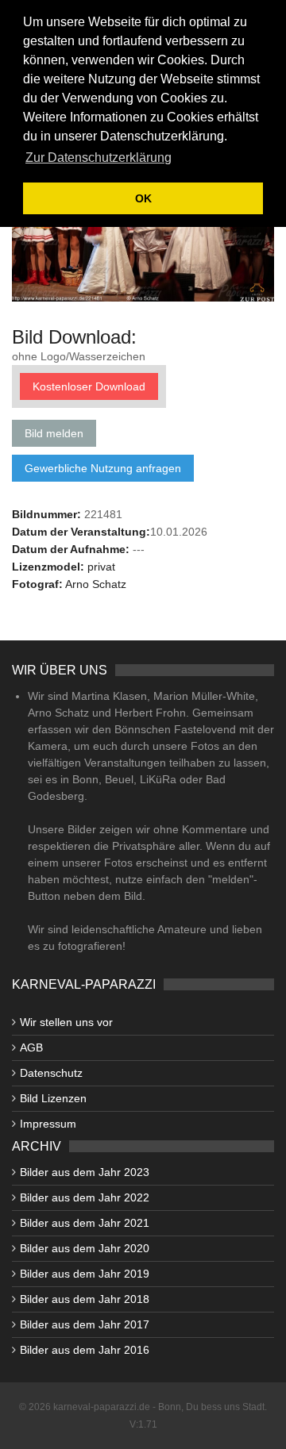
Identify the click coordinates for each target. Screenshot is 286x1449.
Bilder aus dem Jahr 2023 (84, 1172)
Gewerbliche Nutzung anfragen (103, 468)
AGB (31, 1047)
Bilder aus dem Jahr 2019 (84, 1273)
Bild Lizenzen (53, 1098)
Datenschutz (51, 1073)
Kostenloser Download (89, 386)
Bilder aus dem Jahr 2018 (84, 1299)
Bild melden (54, 433)
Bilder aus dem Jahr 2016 (84, 1349)
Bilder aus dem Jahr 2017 (84, 1324)
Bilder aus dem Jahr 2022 (84, 1197)
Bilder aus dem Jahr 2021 (84, 1222)
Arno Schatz (95, 584)
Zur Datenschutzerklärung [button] (98, 157)
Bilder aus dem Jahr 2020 (84, 1248)
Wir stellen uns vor (66, 1022)
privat (101, 566)
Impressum (48, 1123)
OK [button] (143, 198)
